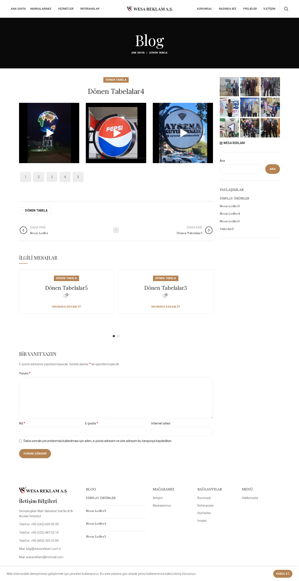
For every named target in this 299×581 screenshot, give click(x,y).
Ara (222, 160)
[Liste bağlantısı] (49, 524)
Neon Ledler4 (230, 214)
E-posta (91, 423)
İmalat (201, 520)
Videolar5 (227, 229)
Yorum (25, 373)
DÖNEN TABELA (158, 52)
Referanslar (205, 505)
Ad (22, 423)
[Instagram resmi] (229, 86)
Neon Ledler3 (230, 221)
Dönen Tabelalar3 (165, 288)
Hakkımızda (250, 498)
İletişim (158, 498)
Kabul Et (282, 573)
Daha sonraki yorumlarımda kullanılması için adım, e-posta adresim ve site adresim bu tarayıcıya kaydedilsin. (98, 441)
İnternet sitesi (160, 423)
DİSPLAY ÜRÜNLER (234, 198)
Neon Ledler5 (230, 206)
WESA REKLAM (234, 143)
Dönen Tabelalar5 (66, 288)
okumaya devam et (66, 306)
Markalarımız (162, 505)
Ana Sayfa (138, 52)
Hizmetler (204, 513)
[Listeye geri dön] (116, 230)
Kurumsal (204, 498)
